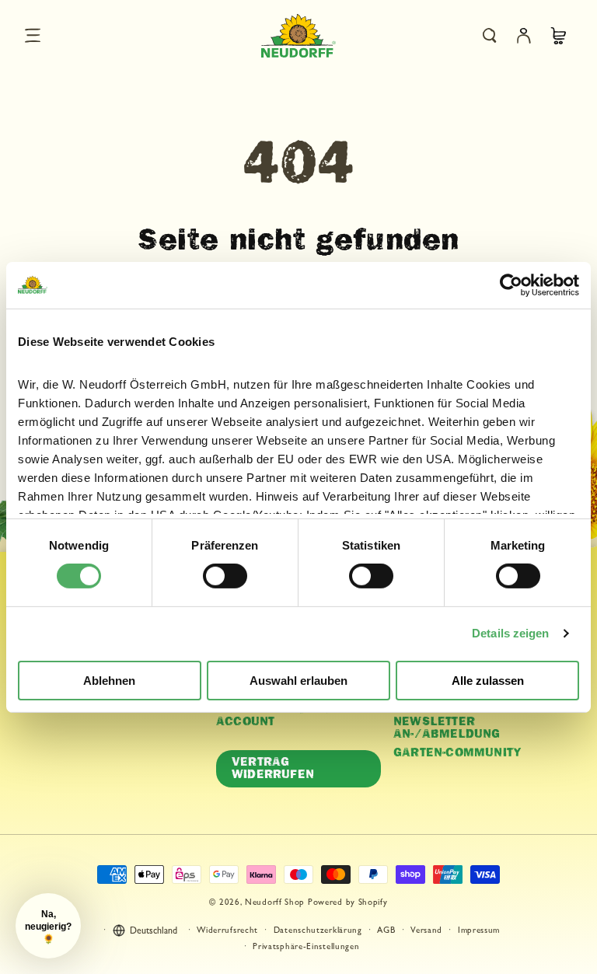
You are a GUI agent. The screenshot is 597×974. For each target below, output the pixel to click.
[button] (33, 36)
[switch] (225, 576)
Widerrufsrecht (227, 931)
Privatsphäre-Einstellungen (306, 947)
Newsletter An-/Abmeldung (447, 728)
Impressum (479, 931)
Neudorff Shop (275, 903)
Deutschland (153, 932)
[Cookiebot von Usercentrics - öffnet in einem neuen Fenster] (511, 284)
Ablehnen (109, 680)
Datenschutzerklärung (318, 931)
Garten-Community (457, 753)
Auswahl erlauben (298, 680)
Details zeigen (510, 633)
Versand (426, 931)
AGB (386, 931)
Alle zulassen (488, 680)
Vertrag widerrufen (273, 768)
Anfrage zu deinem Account (281, 715)
